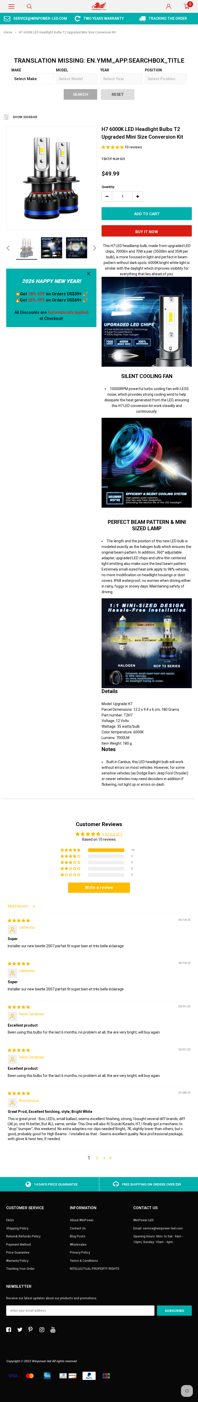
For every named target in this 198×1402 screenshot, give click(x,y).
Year (104, 70)
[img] (19, 920)
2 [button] (97, 1158)
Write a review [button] (99, 887)
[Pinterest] (32, 1329)
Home (8, 32)
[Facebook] (10, 1329)
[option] (35, 18)
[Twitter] (21, 1329)
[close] (88, 273)
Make (16, 70)
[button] (113, 147)
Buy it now (146, 232)
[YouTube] (54, 1329)
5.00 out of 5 (112, 834)
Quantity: (108, 187)
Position (153, 70)
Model (62, 70)
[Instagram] (43, 1329)
